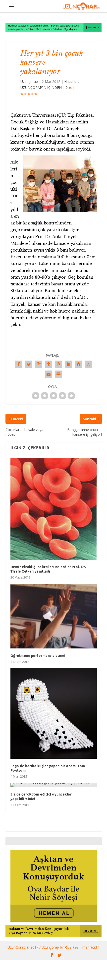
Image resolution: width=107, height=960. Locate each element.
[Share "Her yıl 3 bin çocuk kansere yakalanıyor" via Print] (58, 374)
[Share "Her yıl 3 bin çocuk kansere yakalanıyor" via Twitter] (29, 364)
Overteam (73, 947)
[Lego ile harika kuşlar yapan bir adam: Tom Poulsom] (53, 713)
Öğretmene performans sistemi (37, 656)
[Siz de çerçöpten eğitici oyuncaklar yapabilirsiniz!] (53, 785)
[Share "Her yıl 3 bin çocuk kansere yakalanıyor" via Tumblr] (49, 364)
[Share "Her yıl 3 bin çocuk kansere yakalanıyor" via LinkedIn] (68, 364)
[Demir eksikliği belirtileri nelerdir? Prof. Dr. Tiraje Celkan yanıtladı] (53, 509)
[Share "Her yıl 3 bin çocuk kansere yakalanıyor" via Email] (49, 374)
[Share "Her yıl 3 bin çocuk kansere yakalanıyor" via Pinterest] (58, 364)
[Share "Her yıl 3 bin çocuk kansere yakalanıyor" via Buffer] (78, 364)
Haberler (71, 81)
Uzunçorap (29, 81)
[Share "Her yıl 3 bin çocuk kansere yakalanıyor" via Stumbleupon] (88, 364)
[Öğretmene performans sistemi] (53, 616)
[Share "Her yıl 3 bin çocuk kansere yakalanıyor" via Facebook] (19, 364)
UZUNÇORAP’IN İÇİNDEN (41, 87)
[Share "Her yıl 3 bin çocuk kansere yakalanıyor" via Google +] (39, 364)
